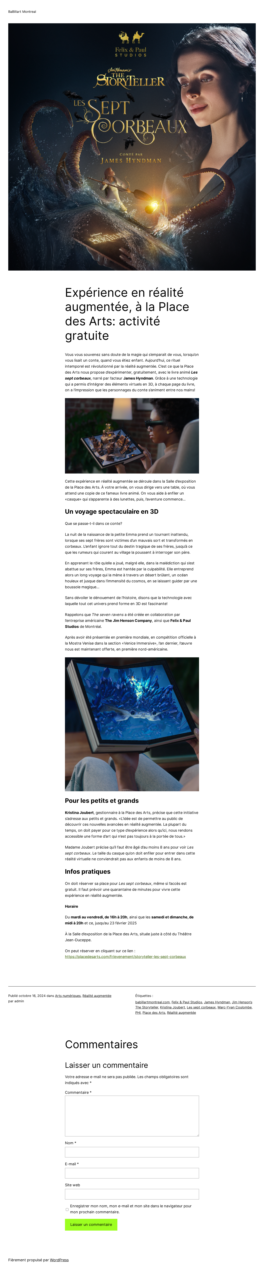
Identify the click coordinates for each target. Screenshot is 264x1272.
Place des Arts (154, 1013)
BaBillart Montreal (22, 11)
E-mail (72, 1164)
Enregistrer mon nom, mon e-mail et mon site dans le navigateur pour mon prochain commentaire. (131, 1209)
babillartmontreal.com (152, 1002)
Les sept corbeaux (201, 1007)
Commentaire (78, 1092)
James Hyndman (217, 1002)
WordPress (59, 1260)
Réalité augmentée (96, 996)
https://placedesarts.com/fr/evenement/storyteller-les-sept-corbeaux (125, 956)
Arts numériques (68, 996)
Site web (72, 1185)
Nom (70, 1143)
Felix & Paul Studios (187, 1002)
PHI (138, 1013)
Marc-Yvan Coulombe (235, 1007)
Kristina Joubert (172, 1007)
